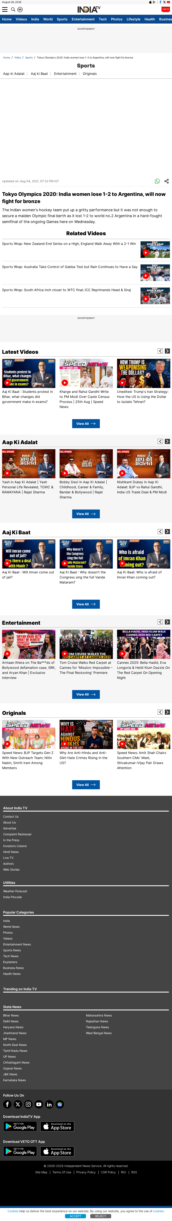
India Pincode (12, 897)
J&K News (10, 1074)
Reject (100, 1216)
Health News (12, 973)
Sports (62, 19)
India (35, 19)
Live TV (8, 857)
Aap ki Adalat (14, 73)
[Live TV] (166, 9)
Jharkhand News (14, 1033)
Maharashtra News (99, 1015)
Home (7, 19)
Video (17, 57)
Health (150, 19)
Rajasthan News (97, 1021)
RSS (134, 1172)
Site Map (41, 1172)
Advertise (9, 828)
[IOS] (150, 2)
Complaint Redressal (17, 834)
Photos (116, 19)
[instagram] (28, 1104)
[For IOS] (57, 1151)
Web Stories (11, 869)
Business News (13, 968)
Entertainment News (17, 944)
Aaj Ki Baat (16, 532)
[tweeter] (18, 1104)
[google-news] (60, 1104)
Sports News (12, 950)
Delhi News (10, 1021)
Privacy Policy (86, 1172)
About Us (9, 822)
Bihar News (11, 1015)
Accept (75, 1216)
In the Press (11, 840)
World (48, 19)
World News (11, 926)
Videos (21, 19)
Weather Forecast (15, 891)
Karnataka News (14, 1080)
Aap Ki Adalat (20, 442)
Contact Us (10, 816)
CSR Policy (108, 1172)
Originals (90, 73)
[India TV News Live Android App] (20, 1126)
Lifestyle (133, 19)
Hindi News (11, 852)
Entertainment (83, 19)
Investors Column (15, 846)
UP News (9, 1056)
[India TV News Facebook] (160, 2)
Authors (8, 863)
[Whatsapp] (157, 181)
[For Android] (20, 1151)
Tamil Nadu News (15, 1050)
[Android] (154, 2)
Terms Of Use (61, 1172)
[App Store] (57, 1126)
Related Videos (86, 233)
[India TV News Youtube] (168, 2)
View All (82, 424)
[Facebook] (7, 1104)
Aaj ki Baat (39, 73)
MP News (9, 1039)
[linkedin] (49, 1104)
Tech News (10, 956)
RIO (123, 1172)
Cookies (13, 1211)
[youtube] (39, 1104)
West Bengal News (99, 1033)
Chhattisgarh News (16, 1062)
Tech (103, 19)
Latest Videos (20, 352)
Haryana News (13, 1027)
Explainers (10, 962)
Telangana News (97, 1027)
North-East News (15, 1045)
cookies (158, 1211)
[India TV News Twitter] (164, 2)
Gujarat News (12, 1068)
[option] (28, 381)
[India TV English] (88, 9)
